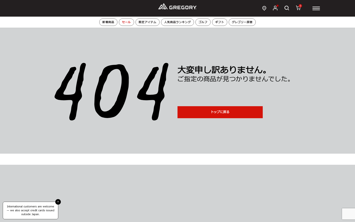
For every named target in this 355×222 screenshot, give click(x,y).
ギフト (219, 22)
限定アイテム (147, 22)
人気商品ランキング (177, 22)
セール (126, 22)
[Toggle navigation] (316, 8)
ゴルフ (203, 22)
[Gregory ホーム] (177, 6)
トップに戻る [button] (220, 112)
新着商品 (108, 22)
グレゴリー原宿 (242, 22)
